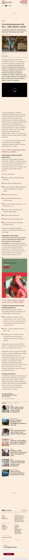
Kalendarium (17, 539)
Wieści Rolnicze (18, 532)
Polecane (10, 403)
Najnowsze (16, 403)
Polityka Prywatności (19, 515)
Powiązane (4, 403)
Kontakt (3, 517)
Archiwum (4, 529)
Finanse (3, 21)
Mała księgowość (18, 529)
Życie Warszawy (18, 533)
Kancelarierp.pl (18, 530)
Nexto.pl (16, 527)
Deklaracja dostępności (19, 521)
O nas (3, 515)
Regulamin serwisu (19, 518)
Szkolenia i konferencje (7, 537)
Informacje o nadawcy (19, 519)
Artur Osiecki (5, 56)
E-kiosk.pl (16, 525)
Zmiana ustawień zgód (19, 517)
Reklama (4, 525)
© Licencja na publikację (7, 393)
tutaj (7, 232)
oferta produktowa (6, 541)
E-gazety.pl (17, 526)
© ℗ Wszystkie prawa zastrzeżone (9, 395)
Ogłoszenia (4, 526)
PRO (10, 6)
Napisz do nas (5, 518)
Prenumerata (5, 527)
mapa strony (4, 539)
